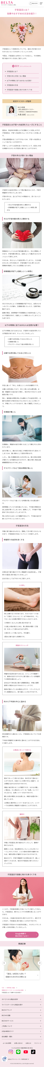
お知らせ (28, 1043)
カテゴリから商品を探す (10, 999)
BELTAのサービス (7, 1021)
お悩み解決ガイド (8, 1031)
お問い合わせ (18, 1043)
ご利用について (7, 1026)
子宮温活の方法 (12, 85)
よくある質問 (7, 1043)
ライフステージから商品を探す (12, 1005)
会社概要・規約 (7, 1037)
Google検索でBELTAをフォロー (22, 934)
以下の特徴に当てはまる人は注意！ (19, 80)
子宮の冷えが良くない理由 (16, 76)
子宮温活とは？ (12, 71)
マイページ (37, 1043)
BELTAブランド (7, 1010)
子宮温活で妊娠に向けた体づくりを (19, 90)
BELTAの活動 (6, 1015)
